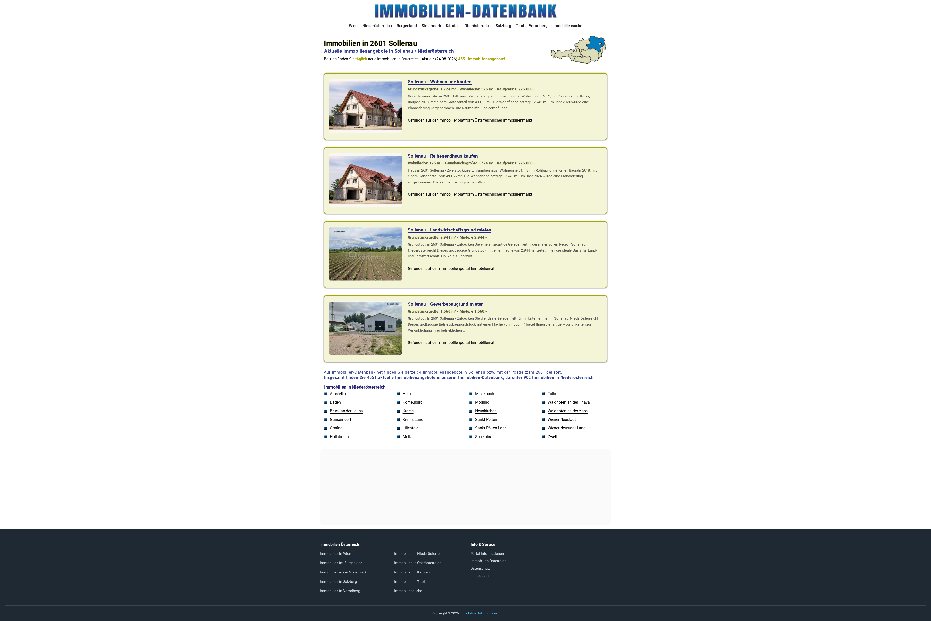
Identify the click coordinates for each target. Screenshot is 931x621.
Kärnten (453, 26)
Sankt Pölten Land (491, 428)
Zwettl (553, 436)
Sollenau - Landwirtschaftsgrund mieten (449, 230)
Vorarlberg (538, 26)
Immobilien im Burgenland (341, 563)
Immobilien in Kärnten (412, 572)
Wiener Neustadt (562, 419)
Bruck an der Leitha (346, 411)
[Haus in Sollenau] (365, 206)
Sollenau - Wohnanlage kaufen (440, 82)
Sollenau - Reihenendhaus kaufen (443, 156)
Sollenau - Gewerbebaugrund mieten (446, 304)
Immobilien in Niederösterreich (563, 377)
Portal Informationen (487, 553)
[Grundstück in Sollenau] (365, 280)
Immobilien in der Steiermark (343, 572)
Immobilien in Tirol (409, 582)
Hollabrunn (339, 436)
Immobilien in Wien (335, 553)
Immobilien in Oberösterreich (417, 563)
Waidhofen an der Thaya (569, 402)
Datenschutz (480, 568)
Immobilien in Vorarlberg (340, 591)
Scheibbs (483, 436)
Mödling (482, 402)
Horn (407, 393)
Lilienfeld (410, 428)
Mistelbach (484, 393)
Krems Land (413, 419)
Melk (407, 436)
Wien (353, 26)
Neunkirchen (486, 411)
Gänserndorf (340, 419)
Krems (408, 411)
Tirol (520, 26)
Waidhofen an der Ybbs (568, 411)
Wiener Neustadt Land (567, 428)
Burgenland (407, 26)
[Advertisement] (465, 487)
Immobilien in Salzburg (338, 582)
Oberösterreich (478, 26)
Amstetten (338, 393)
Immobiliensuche (567, 26)
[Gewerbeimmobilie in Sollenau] (365, 131)
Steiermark (431, 26)
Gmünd (336, 428)
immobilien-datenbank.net (479, 613)
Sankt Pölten (486, 419)
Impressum (479, 575)
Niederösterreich (377, 26)
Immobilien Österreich (488, 561)
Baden (335, 402)
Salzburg (503, 26)
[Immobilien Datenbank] (465, 17)
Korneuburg (413, 402)
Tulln (552, 393)
